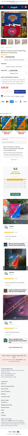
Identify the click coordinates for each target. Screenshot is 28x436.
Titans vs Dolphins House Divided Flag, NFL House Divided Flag (18, 341)
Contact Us (4, 402)
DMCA (2, 410)
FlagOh (10, 420)
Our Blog (3, 415)
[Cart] (26, 7)
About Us (3, 383)
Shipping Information (6, 405)
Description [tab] (5, 139)
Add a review (15, 194)
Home (2, 47)
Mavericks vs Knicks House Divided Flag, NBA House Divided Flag (6, 132)
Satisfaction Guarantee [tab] (8, 142)
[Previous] (3, 24)
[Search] (22, 7)
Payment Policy (5, 407)
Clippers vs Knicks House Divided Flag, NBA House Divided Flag (21, 132)
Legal (2, 412)
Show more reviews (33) (15, 347)
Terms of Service (5, 391)
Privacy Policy (4, 389)
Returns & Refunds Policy (7, 386)
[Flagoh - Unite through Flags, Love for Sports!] (12, 7)
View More (13, 159)
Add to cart (20, 92)
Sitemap (3, 394)
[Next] (25, 24)
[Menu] (2, 7)
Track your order (5, 396)
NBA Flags (8, 47)
